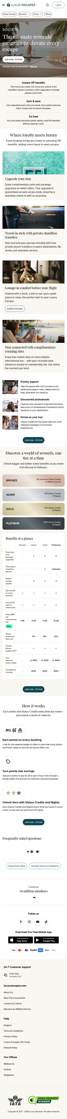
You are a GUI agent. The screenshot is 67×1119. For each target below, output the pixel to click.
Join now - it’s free (33, 440)
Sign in (33, 66)
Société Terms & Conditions (45, 866)
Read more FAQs (16, 866)
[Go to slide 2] (35, 897)
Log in (58, 5)
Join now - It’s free (13, 59)
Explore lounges (15, 308)
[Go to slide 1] (32, 897)
